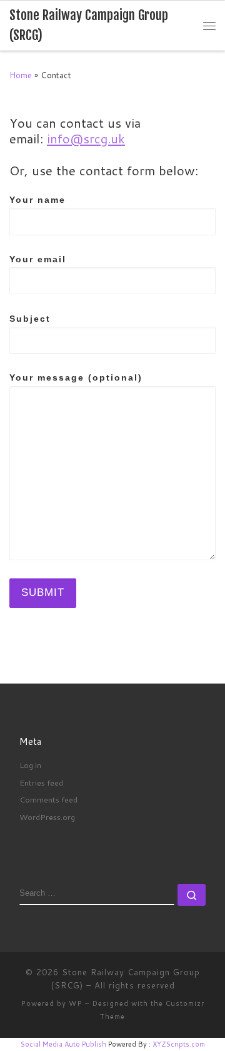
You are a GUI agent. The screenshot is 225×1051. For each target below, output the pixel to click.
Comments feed (48, 799)
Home (20, 75)
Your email (37, 259)
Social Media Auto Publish (63, 1044)
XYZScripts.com (178, 1044)
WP (75, 1003)
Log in (30, 765)
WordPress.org (47, 817)
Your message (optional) (75, 377)
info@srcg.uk (86, 139)
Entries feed (41, 782)
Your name (37, 200)
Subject (30, 319)
